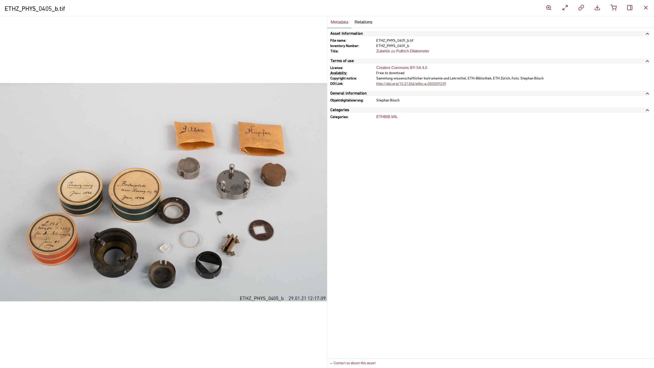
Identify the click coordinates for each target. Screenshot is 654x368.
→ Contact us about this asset (352, 363)
